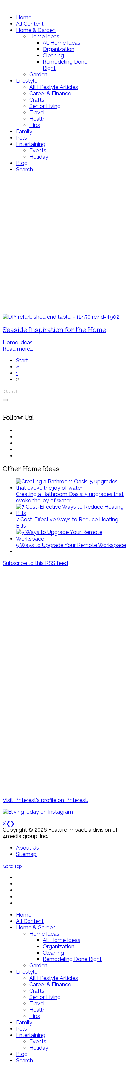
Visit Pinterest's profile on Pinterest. (45, 800)
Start (22, 360)
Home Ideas (18, 342)
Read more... (18, 349)
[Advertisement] (65, 243)
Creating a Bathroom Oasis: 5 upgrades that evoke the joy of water (70, 497)
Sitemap (26, 854)
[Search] (5, 400)
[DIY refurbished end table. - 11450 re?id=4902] (61, 317)
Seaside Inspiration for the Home (54, 329)
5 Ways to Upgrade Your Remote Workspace (71, 545)
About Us (27, 848)
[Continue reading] (71, 488)
